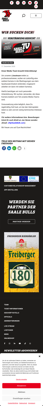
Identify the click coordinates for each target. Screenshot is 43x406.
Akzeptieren (21, 386)
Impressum (31, 403)
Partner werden (21, 222)
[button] (39, 356)
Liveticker (8, 330)
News (6, 334)
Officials (8, 317)
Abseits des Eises (7, 63)
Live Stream (9, 326)
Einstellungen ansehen (21, 398)
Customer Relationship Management (20, 186)
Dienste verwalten (21, 379)
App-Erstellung (11, 190)
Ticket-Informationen (13, 309)
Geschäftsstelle (11, 313)
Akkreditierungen (11, 321)
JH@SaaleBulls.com (16, 123)
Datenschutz (23, 403)
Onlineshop (9, 338)
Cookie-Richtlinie (13, 403)
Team (6, 305)
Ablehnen (21, 392)
